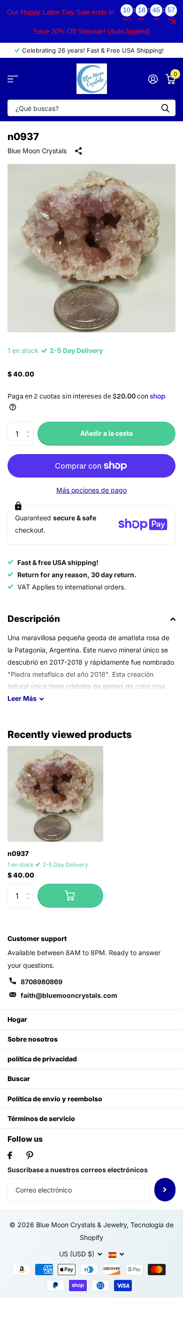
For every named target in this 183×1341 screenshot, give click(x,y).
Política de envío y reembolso (55, 1099)
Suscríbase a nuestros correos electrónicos (78, 1170)
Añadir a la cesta (106, 433)
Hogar (17, 1019)
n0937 (18, 853)
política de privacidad (42, 1059)
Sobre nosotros (33, 1039)
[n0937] (55, 794)
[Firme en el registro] (153, 79)
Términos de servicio (41, 1118)
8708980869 (41, 982)
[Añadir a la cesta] (70, 895)
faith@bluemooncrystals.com (69, 995)
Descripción (34, 618)
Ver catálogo (13, 79)
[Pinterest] (29, 1155)
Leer (22, 698)
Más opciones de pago (91, 490)
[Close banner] (173, 21)
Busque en (165, 108)
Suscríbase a (164, 1189)
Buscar (19, 1078)
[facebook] (10, 1155)
